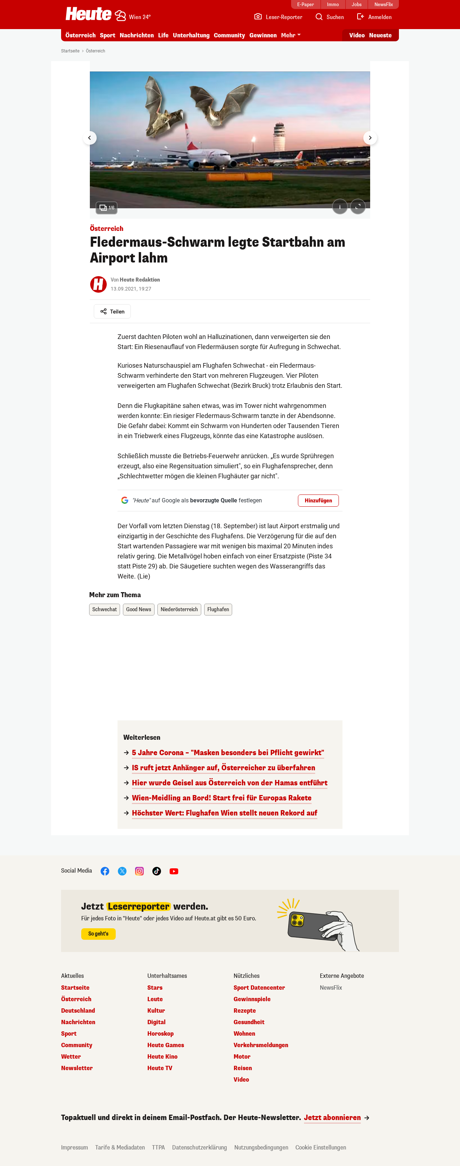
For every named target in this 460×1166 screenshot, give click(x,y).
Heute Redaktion (140, 280)
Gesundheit (249, 1022)
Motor (242, 1056)
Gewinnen (263, 35)
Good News (138, 609)
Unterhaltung (191, 35)
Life (163, 35)
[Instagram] (139, 870)
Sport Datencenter (259, 987)
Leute (155, 999)
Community (229, 35)
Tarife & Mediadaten (120, 1147)
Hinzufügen (318, 500)
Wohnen (244, 1033)
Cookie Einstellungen (320, 1147)
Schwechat (104, 609)
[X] (122, 870)
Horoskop (160, 1033)
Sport (107, 35)
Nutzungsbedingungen (261, 1147)
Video (357, 35)
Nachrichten (78, 1022)
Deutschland (78, 1010)
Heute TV (159, 1068)
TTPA (158, 1147)
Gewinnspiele (252, 999)
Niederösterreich (179, 609)
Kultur (156, 1010)
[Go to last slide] (90, 138)
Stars (154, 987)
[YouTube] (174, 870)
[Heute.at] (88, 13)
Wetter (71, 1056)
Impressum (74, 1147)
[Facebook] (105, 870)
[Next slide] (370, 138)
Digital (156, 1022)
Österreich (80, 35)
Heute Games (165, 1045)
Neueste (380, 35)
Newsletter (77, 1068)
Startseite (70, 51)
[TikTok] (156, 870)
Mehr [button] (288, 35)
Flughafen (218, 609)
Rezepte (245, 1010)
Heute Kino (162, 1056)
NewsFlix (331, 987)
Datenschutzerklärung (199, 1147)
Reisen (243, 1068)
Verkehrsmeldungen (261, 1045)
